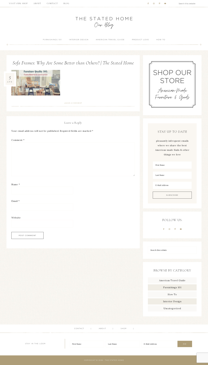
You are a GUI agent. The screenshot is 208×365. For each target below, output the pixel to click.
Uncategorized (172, 308)
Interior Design (172, 301)
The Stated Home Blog (104, 21)
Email (15, 201)
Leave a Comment (73, 103)
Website (16, 217)
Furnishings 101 (172, 287)
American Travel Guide (172, 280)
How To (172, 294)
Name (15, 184)
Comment (18, 140)
